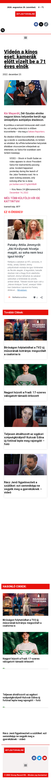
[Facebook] (36, 24)
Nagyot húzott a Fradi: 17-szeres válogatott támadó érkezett (25, 394)
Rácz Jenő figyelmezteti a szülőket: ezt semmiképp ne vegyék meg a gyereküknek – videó (23, 487)
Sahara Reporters (36, 131)
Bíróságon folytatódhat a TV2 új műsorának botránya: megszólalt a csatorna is (25, 351)
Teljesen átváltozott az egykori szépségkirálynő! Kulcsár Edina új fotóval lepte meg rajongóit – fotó (24, 439)
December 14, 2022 (19, 192)
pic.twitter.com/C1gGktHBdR (23, 184)
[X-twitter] (41, 24)
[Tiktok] (46, 24)
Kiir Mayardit (12, 113)
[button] (25, 37)
